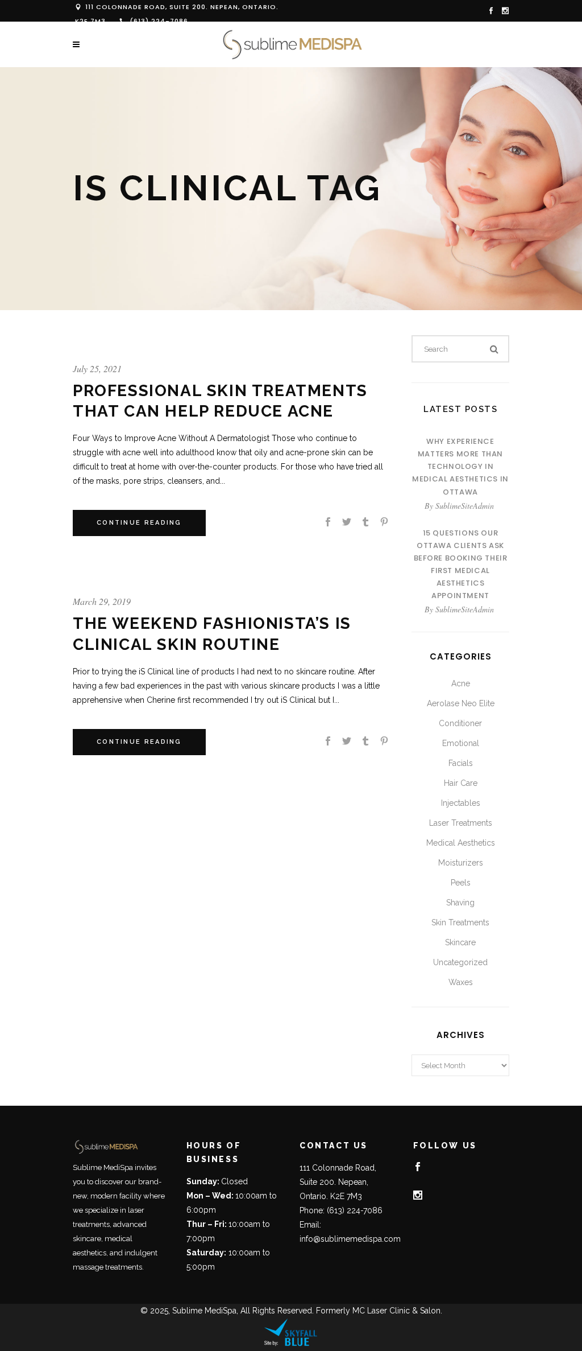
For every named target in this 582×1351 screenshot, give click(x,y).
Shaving (460, 902)
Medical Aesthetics (460, 842)
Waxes (460, 982)
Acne (460, 683)
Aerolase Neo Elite (460, 703)
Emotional (460, 743)
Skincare (460, 942)
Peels (461, 882)
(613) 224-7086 (159, 21)
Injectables (460, 803)
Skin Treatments (460, 922)
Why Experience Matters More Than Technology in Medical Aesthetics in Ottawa (460, 466)
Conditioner (460, 723)
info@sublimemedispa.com (350, 1238)
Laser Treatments (460, 822)
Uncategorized (460, 962)
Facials (460, 763)
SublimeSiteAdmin (464, 505)
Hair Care (460, 783)
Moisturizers (460, 862)
